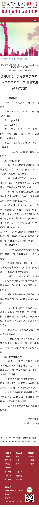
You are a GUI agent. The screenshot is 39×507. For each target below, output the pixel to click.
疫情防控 (19, 479)
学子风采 (8, 479)
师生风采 (8, 472)
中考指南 (31, 460)
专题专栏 (19, 472)
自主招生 (31, 464)
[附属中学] (19, 4)
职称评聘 (8, 467)
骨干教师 (8, 460)
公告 (17, 464)
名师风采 (8, 476)
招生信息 (31, 453)
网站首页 (4, 59)
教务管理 (19, 59)
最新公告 (19, 453)
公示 (17, 460)
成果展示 (19, 476)
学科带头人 (8, 464)
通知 (17, 456)
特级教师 (8, 456)
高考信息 (31, 456)
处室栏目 (12, 59)
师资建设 (8, 453)
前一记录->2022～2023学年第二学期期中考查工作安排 (18, 438)
